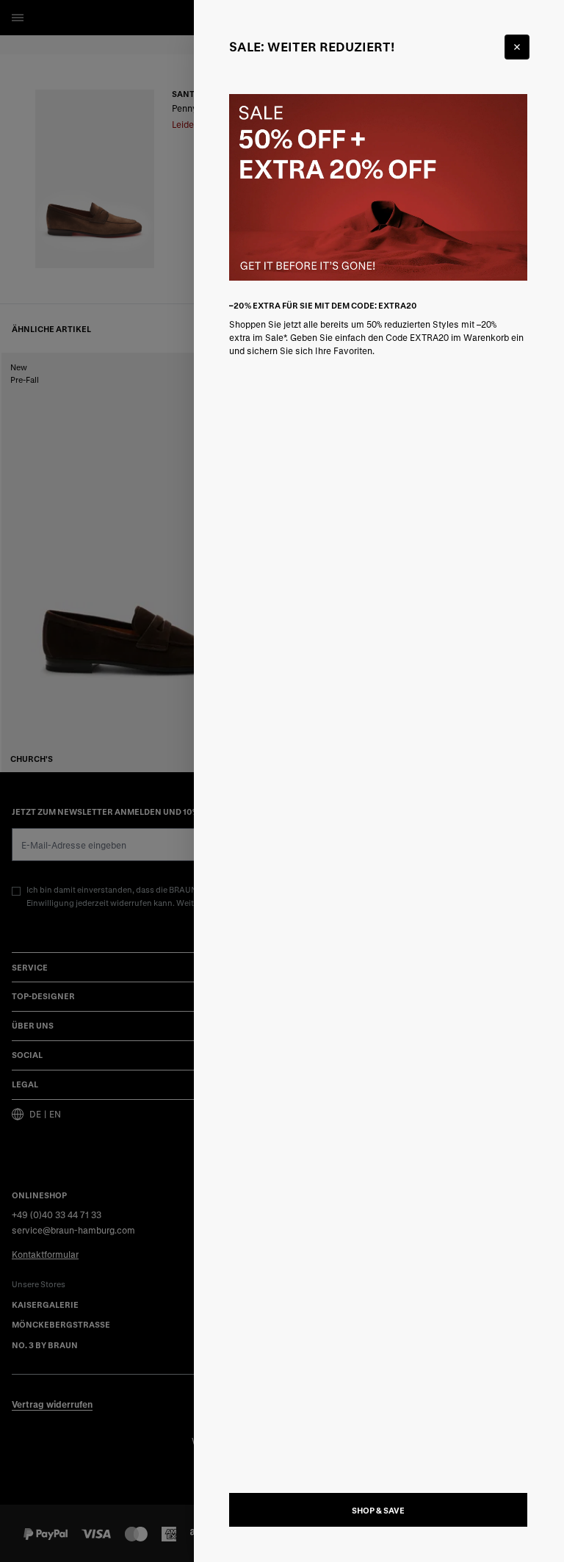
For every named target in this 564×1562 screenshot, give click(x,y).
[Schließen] (517, 47)
